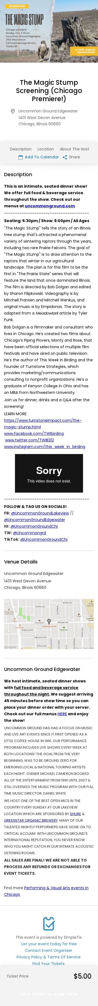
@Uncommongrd (29, 533)
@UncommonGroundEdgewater (34, 519)
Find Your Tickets (48, 963)
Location (46, 149)
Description (21, 149)
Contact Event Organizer (48, 950)
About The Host (74, 149)
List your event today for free (49, 944)
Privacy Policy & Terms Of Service (49, 957)
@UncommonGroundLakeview (40, 513)
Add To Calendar (41, 157)
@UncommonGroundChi (34, 526)
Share (74, 157)
